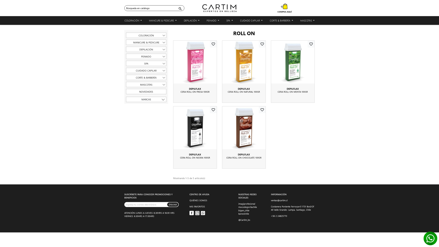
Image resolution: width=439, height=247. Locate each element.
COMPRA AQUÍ (284, 11)
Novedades (146, 91)
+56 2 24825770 (279, 215)
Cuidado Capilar (146, 70)
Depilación (146, 49)
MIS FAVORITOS (197, 206)
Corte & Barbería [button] (280, 20)
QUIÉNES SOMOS (198, 200)
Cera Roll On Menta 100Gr (293, 91)
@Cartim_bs (244, 219)
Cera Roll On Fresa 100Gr (195, 91)
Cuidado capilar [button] (250, 20)
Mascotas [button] (306, 20)
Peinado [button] (212, 20)
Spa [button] (228, 20)
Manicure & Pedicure (146, 42)
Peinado (146, 56)
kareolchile (243, 213)
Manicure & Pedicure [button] (162, 20)
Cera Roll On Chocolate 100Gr (244, 157)
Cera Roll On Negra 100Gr (195, 157)
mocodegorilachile (247, 206)
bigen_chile (243, 210)
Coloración (146, 35)
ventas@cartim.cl (279, 200)
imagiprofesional (246, 203)
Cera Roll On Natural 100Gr (244, 91)
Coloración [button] (132, 20)
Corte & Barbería (146, 77)
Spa (146, 63)
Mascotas (146, 84)
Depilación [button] (191, 20)
